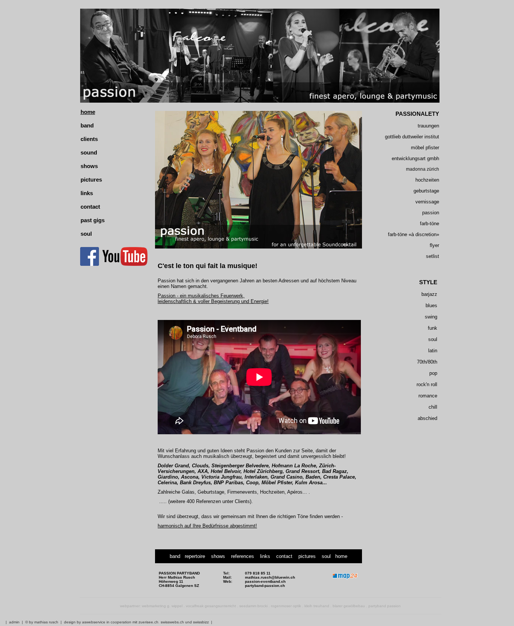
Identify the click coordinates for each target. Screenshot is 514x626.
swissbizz (201, 622)
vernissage (427, 202)
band (87, 126)
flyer (434, 245)
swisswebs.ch (172, 622)
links (87, 193)
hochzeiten (427, 180)
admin (14, 622)
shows (89, 166)
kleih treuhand (316, 606)
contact (90, 207)
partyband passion (384, 606)
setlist (432, 256)
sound (89, 153)
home (88, 112)
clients (89, 139)
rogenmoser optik (286, 606)
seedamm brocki (253, 606)
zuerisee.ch (148, 622)
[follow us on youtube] (125, 264)
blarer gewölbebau (349, 606)
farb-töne (429, 223)
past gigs (93, 220)
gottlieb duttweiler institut (412, 136)
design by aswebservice (84, 622)
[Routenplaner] (345, 581)
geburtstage (426, 191)
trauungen (428, 126)
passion (430, 212)
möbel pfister (425, 147)
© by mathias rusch (41, 622)
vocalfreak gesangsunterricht (211, 606)
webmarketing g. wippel (162, 606)
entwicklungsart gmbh (415, 158)
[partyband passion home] (260, 55)
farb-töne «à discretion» (413, 234)
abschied (427, 418)
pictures (91, 180)
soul (86, 234)
